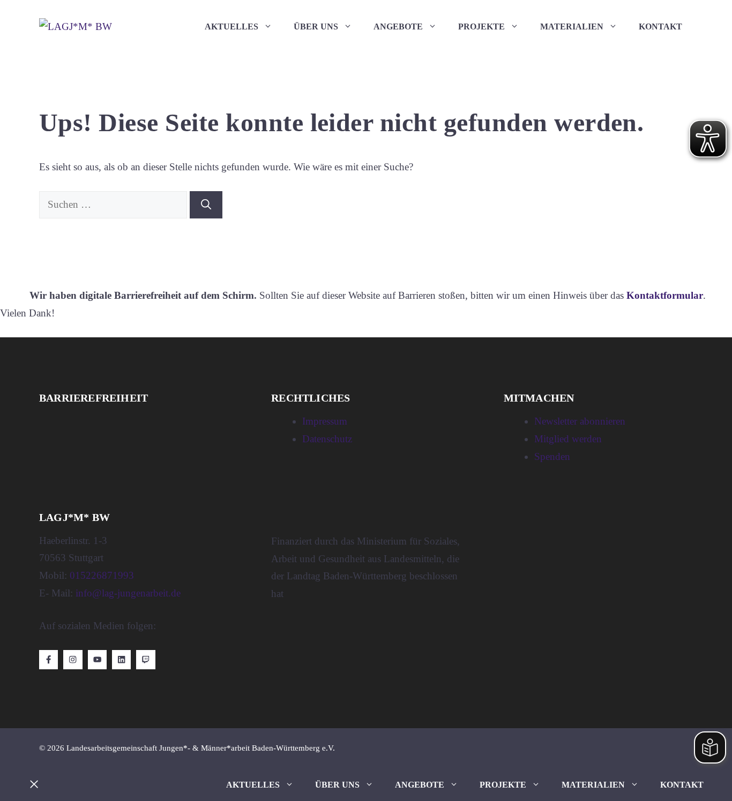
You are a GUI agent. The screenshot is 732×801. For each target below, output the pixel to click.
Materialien (571, 26)
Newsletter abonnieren (579, 421)
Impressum (324, 421)
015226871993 (102, 575)
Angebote (398, 26)
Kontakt (660, 26)
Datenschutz (327, 438)
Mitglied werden (568, 438)
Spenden (552, 456)
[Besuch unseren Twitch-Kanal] (145, 659)
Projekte (481, 26)
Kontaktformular (664, 295)
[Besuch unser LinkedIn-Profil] (121, 659)
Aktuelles (231, 26)
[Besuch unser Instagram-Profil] (72, 659)
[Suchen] (206, 204)
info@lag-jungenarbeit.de (128, 593)
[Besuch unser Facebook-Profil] (48, 659)
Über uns (316, 26)
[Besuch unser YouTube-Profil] (97, 659)
